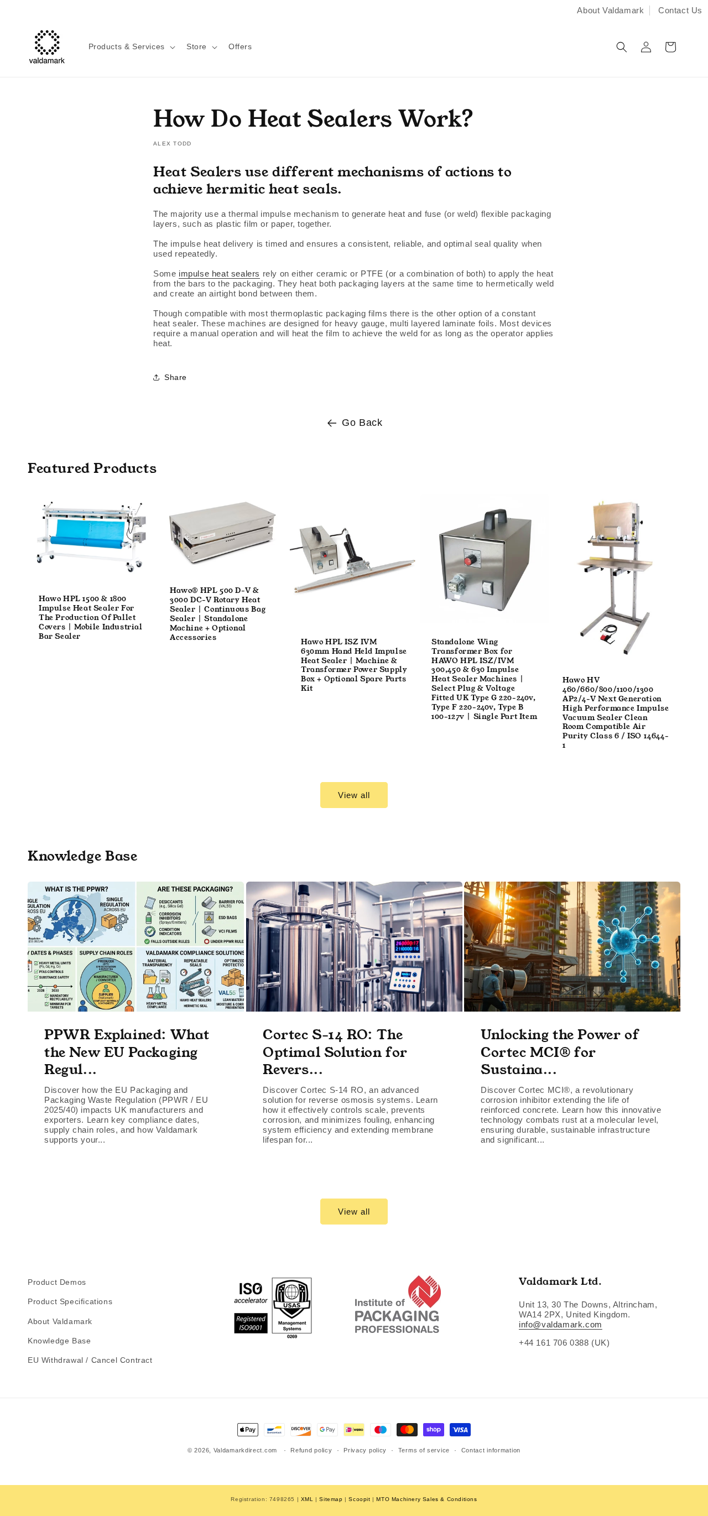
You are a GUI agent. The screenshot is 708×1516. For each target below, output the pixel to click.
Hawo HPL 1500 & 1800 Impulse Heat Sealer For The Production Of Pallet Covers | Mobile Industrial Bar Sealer (91, 618)
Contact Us (680, 10)
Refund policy (311, 1450)
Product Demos (57, 1282)
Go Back (362, 422)
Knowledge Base (59, 1340)
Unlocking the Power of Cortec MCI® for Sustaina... (559, 1053)
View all (354, 795)
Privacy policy (365, 1450)
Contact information (490, 1450)
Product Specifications (70, 1301)
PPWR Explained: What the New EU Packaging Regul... (127, 1053)
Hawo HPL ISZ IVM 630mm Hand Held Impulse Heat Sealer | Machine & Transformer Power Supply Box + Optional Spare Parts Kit (354, 666)
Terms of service (424, 1450)
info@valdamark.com (560, 1324)
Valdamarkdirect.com (245, 1450)
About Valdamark (610, 10)
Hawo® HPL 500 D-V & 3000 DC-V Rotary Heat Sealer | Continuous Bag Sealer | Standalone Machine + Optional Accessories (218, 614)
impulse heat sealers (219, 273)
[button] (131, 46)
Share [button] (175, 377)
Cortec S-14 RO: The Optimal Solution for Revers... (335, 1053)
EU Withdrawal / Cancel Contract (90, 1360)
